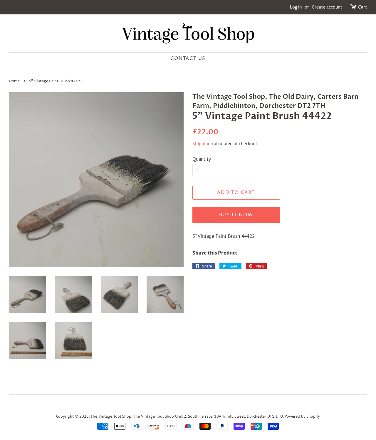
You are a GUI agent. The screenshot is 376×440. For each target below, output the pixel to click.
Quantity (201, 159)
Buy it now (236, 215)
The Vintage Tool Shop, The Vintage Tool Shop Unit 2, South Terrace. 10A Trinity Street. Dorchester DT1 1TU (186, 416)
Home (14, 81)
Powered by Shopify (302, 416)
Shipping (201, 143)
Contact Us (188, 58)
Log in (296, 7)
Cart (362, 7)
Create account (327, 7)
